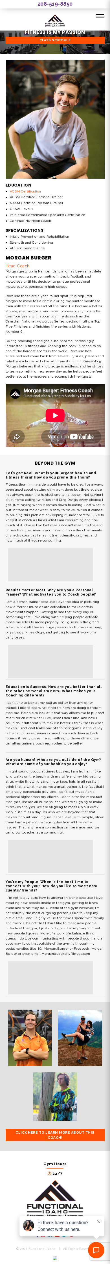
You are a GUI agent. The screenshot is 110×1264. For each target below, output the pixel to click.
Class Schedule (55, 40)
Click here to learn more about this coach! (55, 1135)
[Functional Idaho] (55, 21)
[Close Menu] (100, 16)
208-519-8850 (55, 4)
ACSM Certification (25, 191)
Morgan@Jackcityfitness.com (65, 954)
